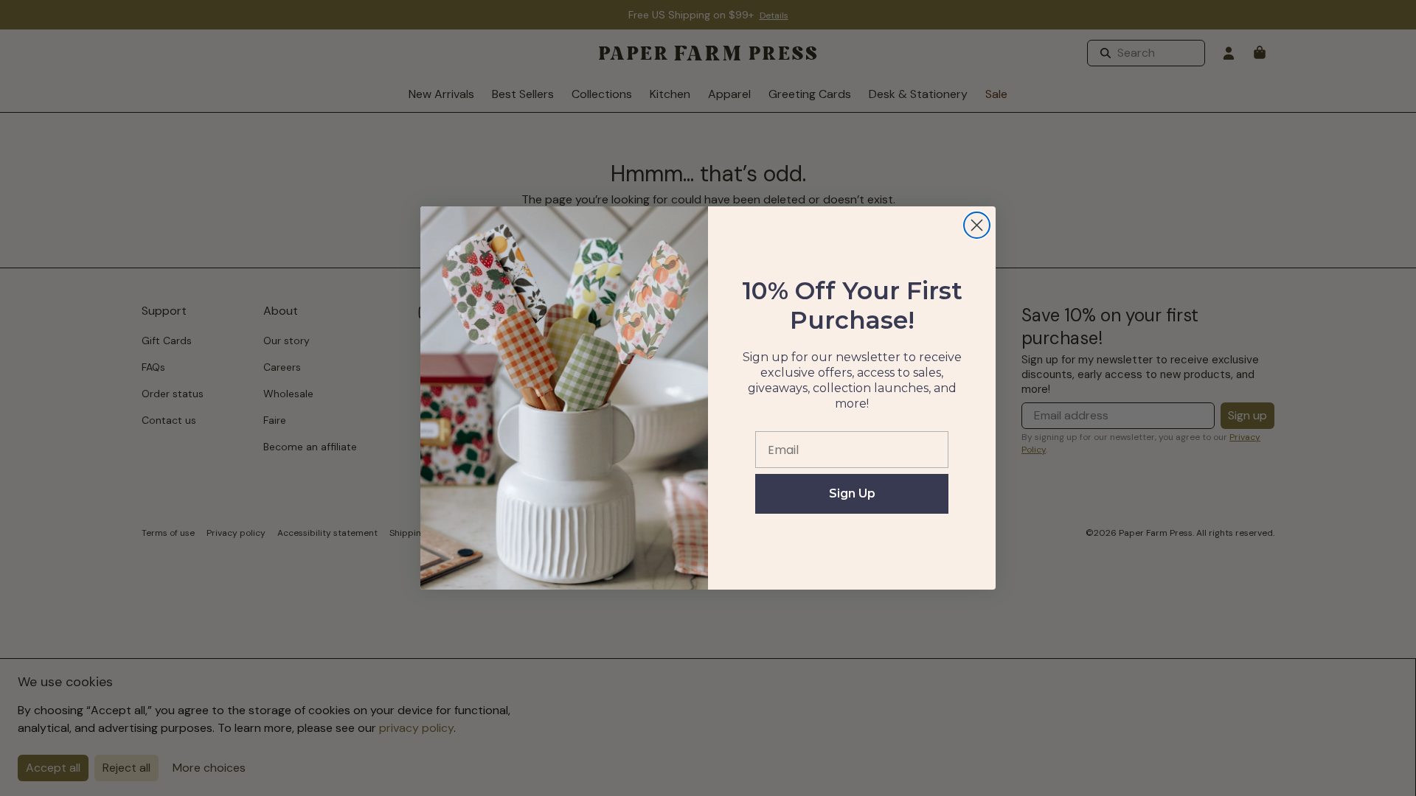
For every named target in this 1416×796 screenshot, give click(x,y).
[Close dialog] (977, 225)
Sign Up (852, 493)
